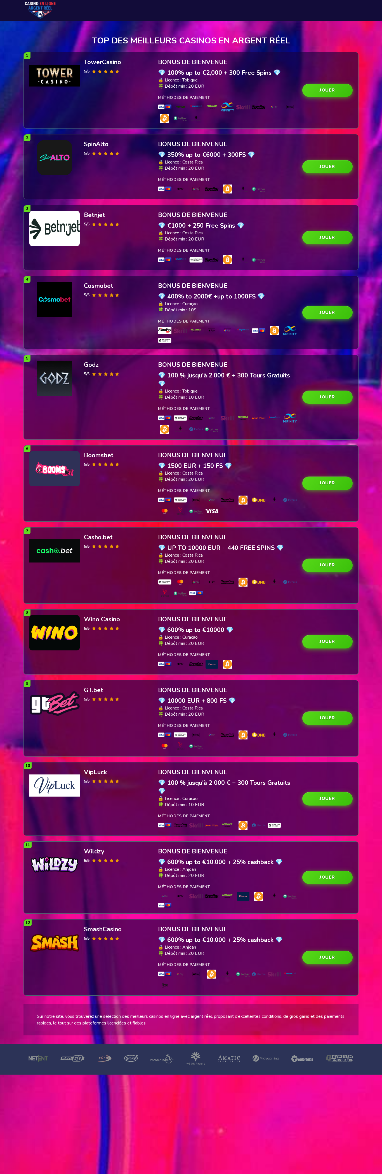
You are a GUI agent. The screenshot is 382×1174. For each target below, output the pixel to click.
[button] (327, 90)
